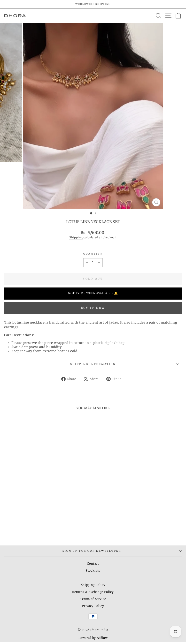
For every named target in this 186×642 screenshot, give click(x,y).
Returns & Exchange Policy (93, 592)
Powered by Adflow (93, 638)
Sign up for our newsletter (91, 550)
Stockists (93, 570)
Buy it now (93, 308)
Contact (93, 563)
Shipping (76, 237)
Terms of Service (93, 599)
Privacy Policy (93, 606)
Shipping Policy (93, 585)
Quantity (93, 253)
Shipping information (93, 364)
